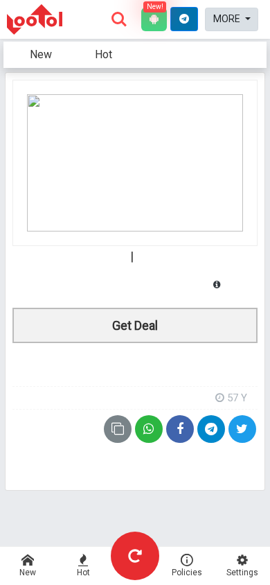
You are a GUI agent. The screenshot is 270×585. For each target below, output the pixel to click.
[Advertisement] (135, 363)
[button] (184, 19)
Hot (103, 54)
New (41, 54)
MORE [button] (227, 18)
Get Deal (135, 325)
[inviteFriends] (211, 429)
